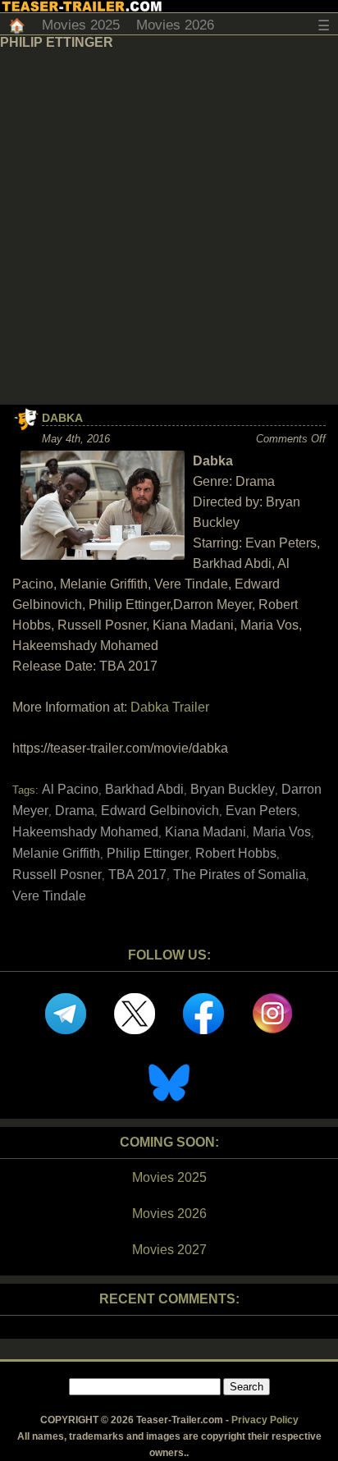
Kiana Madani (205, 832)
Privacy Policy (265, 1420)
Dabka (62, 417)
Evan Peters (261, 811)
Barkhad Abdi (144, 789)
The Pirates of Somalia (239, 875)
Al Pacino (70, 789)
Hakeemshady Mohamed (85, 832)
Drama (74, 811)
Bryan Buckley (232, 789)
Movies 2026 (175, 25)
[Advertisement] (169, 227)
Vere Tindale (49, 896)
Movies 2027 (169, 1250)
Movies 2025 (81, 25)
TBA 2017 (137, 875)
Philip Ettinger (148, 853)
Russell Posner (57, 875)
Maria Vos (282, 832)
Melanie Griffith (56, 853)
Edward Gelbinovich (160, 811)
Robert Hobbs (235, 853)
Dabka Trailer (169, 707)
